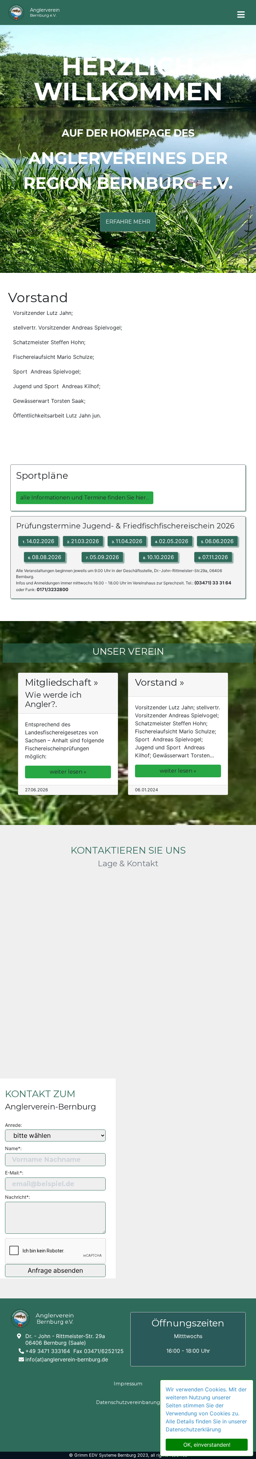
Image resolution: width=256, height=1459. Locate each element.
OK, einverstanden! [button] (206, 1444)
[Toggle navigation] (241, 12)
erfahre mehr (128, 222)
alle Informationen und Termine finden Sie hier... (84, 497)
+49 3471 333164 (47, 1351)
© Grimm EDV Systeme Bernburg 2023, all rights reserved (128, 1455)
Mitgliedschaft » (61, 682)
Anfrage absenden (55, 1270)
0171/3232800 (52, 589)
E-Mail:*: (14, 1172)
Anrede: (13, 1125)
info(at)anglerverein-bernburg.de (66, 1359)
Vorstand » (159, 682)
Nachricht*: (17, 1197)
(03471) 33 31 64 (212, 582)
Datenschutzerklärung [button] (193, 1429)
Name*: (13, 1148)
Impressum (128, 1384)
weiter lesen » (68, 772)
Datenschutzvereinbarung (128, 1402)
